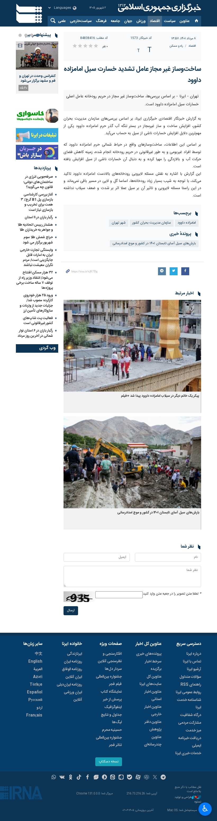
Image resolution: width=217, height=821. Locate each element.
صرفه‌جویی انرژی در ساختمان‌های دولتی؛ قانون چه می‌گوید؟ (38, 182)
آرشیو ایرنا (194, 669)
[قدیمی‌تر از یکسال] (132, 346)
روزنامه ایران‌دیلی (69, 685)
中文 (38, 654)
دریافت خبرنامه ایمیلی (189, 742)
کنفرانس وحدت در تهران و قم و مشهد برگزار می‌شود (37, 78)
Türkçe (36, 685)
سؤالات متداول (190, 677)
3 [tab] (26, 35)
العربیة (37, 669)
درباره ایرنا (193, 654)
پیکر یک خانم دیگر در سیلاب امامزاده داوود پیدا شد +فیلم (160, 396)
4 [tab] (20, 35)
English (35, 661)
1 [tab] (37, 35)
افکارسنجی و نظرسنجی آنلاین (110, 658)
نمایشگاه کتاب (111, 692)
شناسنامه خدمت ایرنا (189, 704)
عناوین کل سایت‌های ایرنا (150, 680)
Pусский (35, 700)
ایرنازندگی (74, 654)
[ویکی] (62, 778)
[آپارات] (138, 778)
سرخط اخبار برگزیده (153, 665)
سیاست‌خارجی (81, 21)
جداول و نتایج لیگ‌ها (111, 719)
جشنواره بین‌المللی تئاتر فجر (109, 741)
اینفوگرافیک (113, 707)
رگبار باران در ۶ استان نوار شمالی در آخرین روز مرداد (35, 333)
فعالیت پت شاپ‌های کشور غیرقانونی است (38, 320)
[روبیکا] (146, 778)
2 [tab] (31, 35)
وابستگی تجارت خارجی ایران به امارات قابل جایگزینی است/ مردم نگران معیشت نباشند (36, 257)
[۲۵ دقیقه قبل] (37, 55)
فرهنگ (101, 21)
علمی (62, 21)
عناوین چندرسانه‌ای (152, 741)
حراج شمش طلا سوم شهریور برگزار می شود (38, 239)
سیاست (169, 21)
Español (34, 692)
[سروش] (104, 778)
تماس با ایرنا (192, 661)
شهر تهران (119, 223)
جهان (128, 21)
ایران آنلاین (74, 677)
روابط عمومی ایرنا (188, 692)
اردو (39, 708)
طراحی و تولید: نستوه (187, 799)
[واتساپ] (53, 778)
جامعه (115, 21)
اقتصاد (155, 21)
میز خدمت (193, 730)
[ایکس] (155, 778)
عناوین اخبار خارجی (152, 711)
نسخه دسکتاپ (109, 762)
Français (34, 715)
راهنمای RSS (190, 685)
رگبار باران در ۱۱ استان (39, 217)
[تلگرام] (163, 778)
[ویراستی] (96, 778)
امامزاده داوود (187, 223)
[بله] (129, 778)
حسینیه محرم (112, 730)
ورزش (141, 21)
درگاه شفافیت (190, 715)
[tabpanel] (37, 67)
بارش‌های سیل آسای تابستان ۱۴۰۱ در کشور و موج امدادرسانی (154, 243)
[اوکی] (70, 778)
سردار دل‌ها (113, 669)
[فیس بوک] (87, 778)
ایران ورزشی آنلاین (73, 696)
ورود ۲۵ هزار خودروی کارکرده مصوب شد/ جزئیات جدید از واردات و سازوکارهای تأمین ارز (36, 303)
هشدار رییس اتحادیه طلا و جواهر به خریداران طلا (35, 227)
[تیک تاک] (79, 778)
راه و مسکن (176, 46)
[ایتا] (112, 778)
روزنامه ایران (73, 661)
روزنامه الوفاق (72, 669)
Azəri (37, 677)
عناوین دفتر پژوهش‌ (152, 726)
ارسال (71, 610)
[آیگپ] (121, 778)
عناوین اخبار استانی (152, 695)
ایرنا (158, 8)
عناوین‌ (184, 21)
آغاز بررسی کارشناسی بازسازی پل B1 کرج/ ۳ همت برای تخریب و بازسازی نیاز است (37, 202)
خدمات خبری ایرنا (188, 753)
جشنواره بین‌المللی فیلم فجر (109, 680)
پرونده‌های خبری (148, 654)
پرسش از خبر (112, 699)
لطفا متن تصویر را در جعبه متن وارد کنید (172, 593)
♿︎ (205, 808)
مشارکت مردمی (189, 723)
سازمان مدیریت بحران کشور (151, 223)
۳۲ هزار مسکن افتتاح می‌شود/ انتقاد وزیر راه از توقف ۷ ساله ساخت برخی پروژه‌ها (34, 280)
